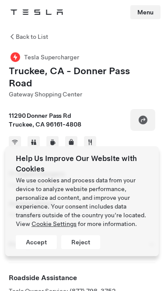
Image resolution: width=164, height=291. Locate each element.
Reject (80, 242)
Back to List (32, 36)
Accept (36, 242)
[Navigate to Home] (36, 12)
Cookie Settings (54, 223)
